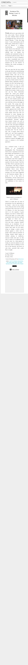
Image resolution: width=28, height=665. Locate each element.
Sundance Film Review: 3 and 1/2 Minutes (14, 13)
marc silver (20, 262)
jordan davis (14, 262)
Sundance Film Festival (18, 263)
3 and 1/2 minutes (13, 261)
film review (9, 262)
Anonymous (21, 259)
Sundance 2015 (9, 263)
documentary (20, 261)
